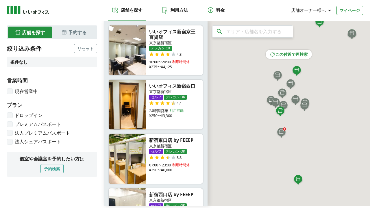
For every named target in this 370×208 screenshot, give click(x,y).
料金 (220, 10)
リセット (85, 48)
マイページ (350, 10)
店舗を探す (132, 10)
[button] (281, 132)
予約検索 (52, 168)
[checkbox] (22, 91)
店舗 (33, 32)
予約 (77, 32)
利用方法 (179, 10)
